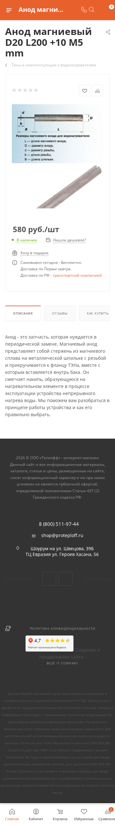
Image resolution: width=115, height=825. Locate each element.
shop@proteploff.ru (62, 535)
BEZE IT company (63, 663)
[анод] (57, 133)
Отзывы (60, 313)
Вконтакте (49, 579)
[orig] (57, 208)
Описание (23, 313)
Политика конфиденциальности (63, 628)
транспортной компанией (77, 275)
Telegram (66, 579)
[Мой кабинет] (99, 10)
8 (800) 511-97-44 (59, 524)
